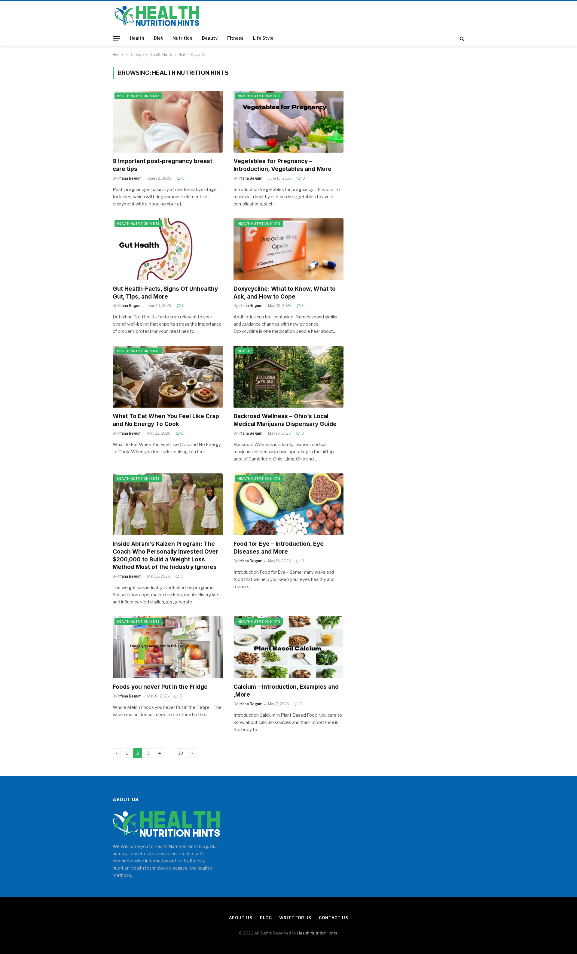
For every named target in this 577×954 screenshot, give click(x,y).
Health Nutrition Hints (138, 96)
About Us (240, 917)
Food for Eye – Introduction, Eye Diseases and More (279, 547)
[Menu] (116, 38)
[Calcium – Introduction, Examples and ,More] (288, 647)
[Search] (461, 38)
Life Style (263, 38)
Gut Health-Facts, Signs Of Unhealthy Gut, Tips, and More (165, 292)
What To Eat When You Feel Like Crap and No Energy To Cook (166, 420)
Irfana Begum (130, 178)
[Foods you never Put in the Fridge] (168, 647)
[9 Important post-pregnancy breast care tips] (168, 122)
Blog (266, 917)
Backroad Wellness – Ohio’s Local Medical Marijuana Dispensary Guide (285, 420)
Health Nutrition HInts (317, 933)
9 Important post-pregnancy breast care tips (162, 165)
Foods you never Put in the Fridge (160, 686)
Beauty (210, 38)
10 (180, 753)
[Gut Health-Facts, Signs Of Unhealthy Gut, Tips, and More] (168, 249)
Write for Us (295, 917)
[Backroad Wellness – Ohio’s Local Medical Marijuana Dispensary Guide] (288, 377)
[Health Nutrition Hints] (157, 15)
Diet (158, 38)
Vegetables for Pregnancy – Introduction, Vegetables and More (282, 165)
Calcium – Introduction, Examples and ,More (286, 690)
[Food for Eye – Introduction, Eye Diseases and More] (288, 504)
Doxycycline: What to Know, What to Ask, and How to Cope (285, 292)
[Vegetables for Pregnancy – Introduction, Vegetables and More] (288, 122)
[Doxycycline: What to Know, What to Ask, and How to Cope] (288, 249)
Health (137, 38)
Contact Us (333, 917)
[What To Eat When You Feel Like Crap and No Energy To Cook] (168, 377)
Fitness (235, 38)
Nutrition (182, 38)
